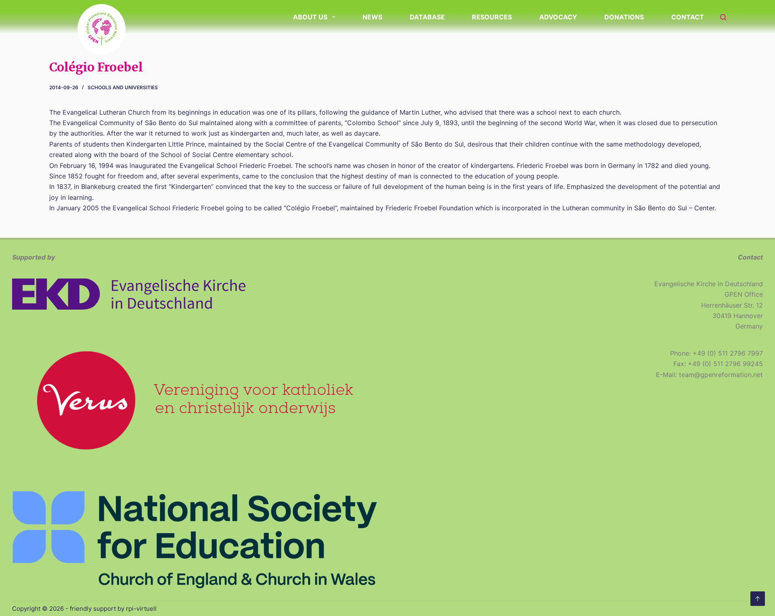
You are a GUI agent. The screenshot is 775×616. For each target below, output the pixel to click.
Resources (492, 17)
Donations (624, 17)
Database (427, 17)
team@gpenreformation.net (721, 375)
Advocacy (558, 17)
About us (310, 17)
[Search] (723, 17)
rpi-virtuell (141, 608)
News (372, 17)
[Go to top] (757, 598)
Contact (687, 17)
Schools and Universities (123, 87)
